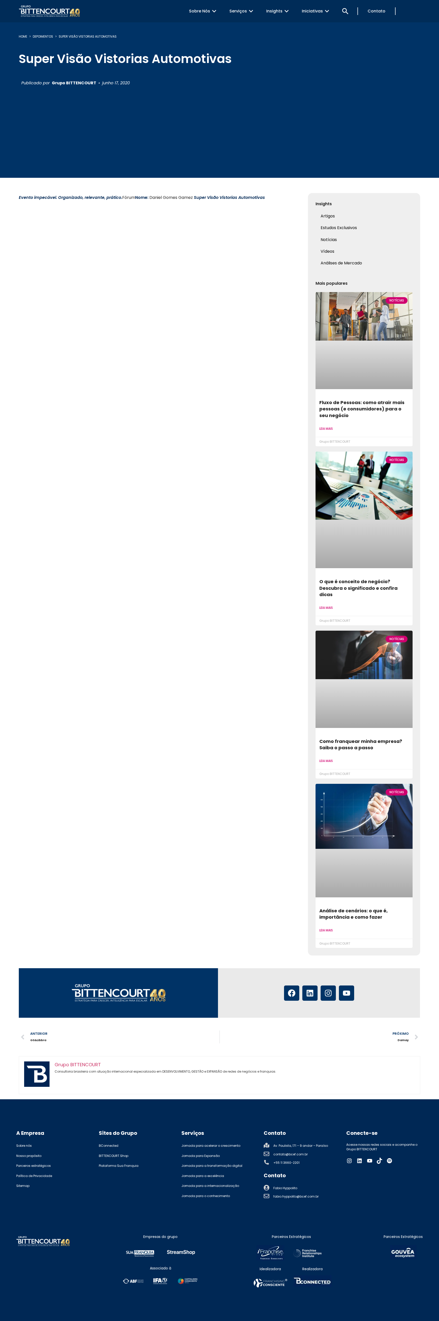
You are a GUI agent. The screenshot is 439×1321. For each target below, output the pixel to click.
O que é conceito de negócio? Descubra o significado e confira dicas (358, 588)
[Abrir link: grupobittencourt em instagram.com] (349, 1161)
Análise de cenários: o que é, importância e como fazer (353, 914)
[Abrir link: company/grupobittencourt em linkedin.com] (359, 1161)
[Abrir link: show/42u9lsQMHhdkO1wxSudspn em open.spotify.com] (389, 1161)
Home (23, 36)
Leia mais (326, 428)
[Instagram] (328, 993)
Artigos (328, 216)
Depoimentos (43, 36)
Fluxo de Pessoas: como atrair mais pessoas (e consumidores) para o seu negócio (361, 409)
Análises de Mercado (341, 263)
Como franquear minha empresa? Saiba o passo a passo (360, 744)
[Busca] (345, 11)
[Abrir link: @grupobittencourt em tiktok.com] (379, 1161)
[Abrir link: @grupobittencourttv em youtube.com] (370, 1161)
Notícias (329, 240)
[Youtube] (346, 993)
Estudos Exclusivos (339, 228)
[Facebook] (291, 993)
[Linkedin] (310, 993)
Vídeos (327, 251)
